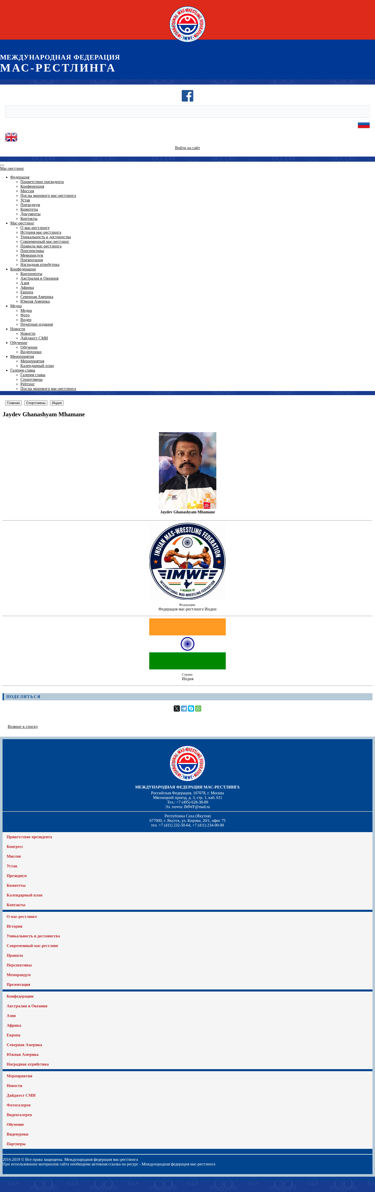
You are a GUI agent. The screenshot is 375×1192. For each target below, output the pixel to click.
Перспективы (32, 251)
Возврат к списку (23, 726)
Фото (25, 315)
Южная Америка (35, 301)
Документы (30, 214)
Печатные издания (36, 324)
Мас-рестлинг (12, 168)
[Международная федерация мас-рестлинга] (187, 42)
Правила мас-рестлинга (40, 246)
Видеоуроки (31, 352)
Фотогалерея (19, 1105)
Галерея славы (22, 370)
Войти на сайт (187, 148)
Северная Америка (36, 296)
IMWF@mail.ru (197, 807)
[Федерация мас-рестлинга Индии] (187, 598)
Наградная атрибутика (39, 264)
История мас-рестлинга (40, 232)
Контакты (29, 218)
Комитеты (29, 209)
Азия (24, 283)
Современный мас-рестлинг (44, 241)
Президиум (30, 205)
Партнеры (16, 1144)
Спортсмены (31, 379)
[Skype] (191, 708)
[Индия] (187, 668)
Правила (15, 955)
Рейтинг (27, 384)
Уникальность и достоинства (45, 237)
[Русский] (364, 128)
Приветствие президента (42, 182)
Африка (27, 287)
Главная (13, 403)
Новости (17, 329)
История (14, 926)
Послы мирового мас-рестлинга (48, 195)
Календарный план (37, 365)
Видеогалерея (19, 1115)
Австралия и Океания (39, 278)
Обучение (18, 342)
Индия (57, 403)
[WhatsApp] (198, 708)
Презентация (31, 260)
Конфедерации (23, 269)
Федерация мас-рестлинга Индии (187, 609)
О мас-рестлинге (34, 228)
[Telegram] (184, 708)
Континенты (31, 274)
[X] (177, 708)
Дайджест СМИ (34, 338)
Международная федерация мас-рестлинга (187, 787)
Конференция (32, 186)
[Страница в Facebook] (187, 100)
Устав (25, 200)
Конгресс (15, 846)
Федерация (19, 177)
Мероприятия (22, 356)
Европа (26, 292)
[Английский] (11, 142)
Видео (25, 319)
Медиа (16, 306)
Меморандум (31, 255)
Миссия (27, 191)
